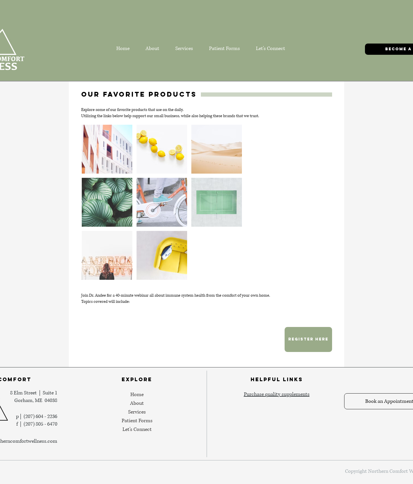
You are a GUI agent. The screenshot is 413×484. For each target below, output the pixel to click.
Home (137, 394)
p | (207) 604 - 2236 (36, 416)
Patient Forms (137, 420)
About (137, 403)
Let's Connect (137, 429)
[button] (107, 149)
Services (137, 412)
